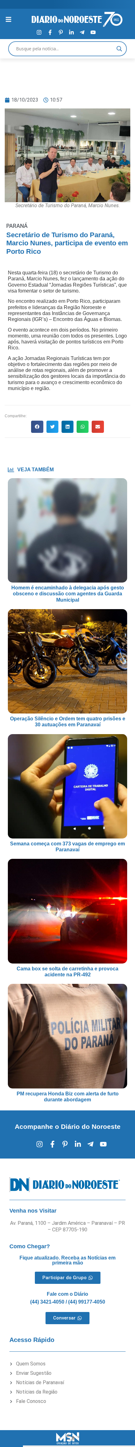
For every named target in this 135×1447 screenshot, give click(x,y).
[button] (37, 427)
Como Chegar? (29, 1246)
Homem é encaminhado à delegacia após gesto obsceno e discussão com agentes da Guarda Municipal (67, 593)
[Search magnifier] (119, 48)
